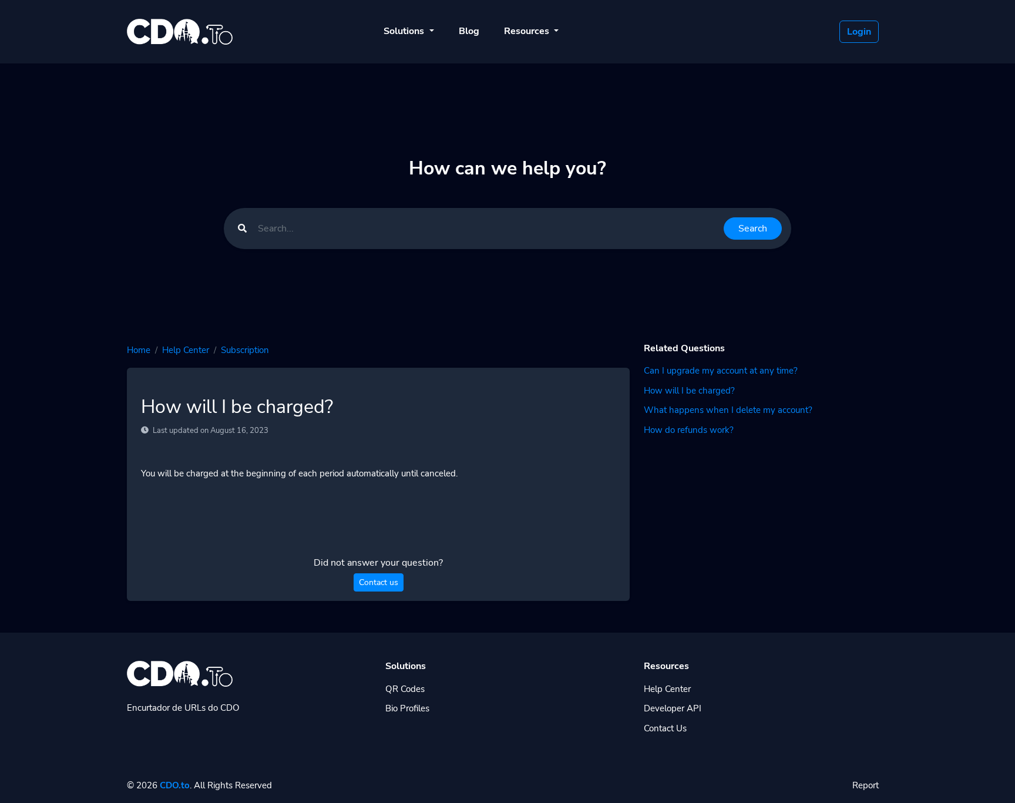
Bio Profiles (407, 708)
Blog (469, 31)
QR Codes (405, 689)
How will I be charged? (689, 391)
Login (859, 31)
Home (138, 350)
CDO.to (175, 785)
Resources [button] (528, 31)
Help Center (185, 350)
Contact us (378, 582)
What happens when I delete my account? (728, 410)
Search (752, 228)
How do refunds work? (689, 430)
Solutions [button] (405, 31)
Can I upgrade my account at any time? (721, 371)
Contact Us (665, 728)
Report (865, 785)
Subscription (245, 350)
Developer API (672, 708)
